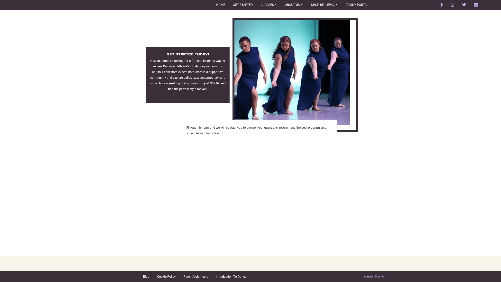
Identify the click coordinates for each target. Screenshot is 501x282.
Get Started (243, 5)
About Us (292, 5)
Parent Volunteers (196, 276)
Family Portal (357, 5)
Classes (267, 5)
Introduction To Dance (231, 276)
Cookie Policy (166, 276)
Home (220, 5)
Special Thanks (374, 276)
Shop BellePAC (323, 5)
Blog (146, 276)
